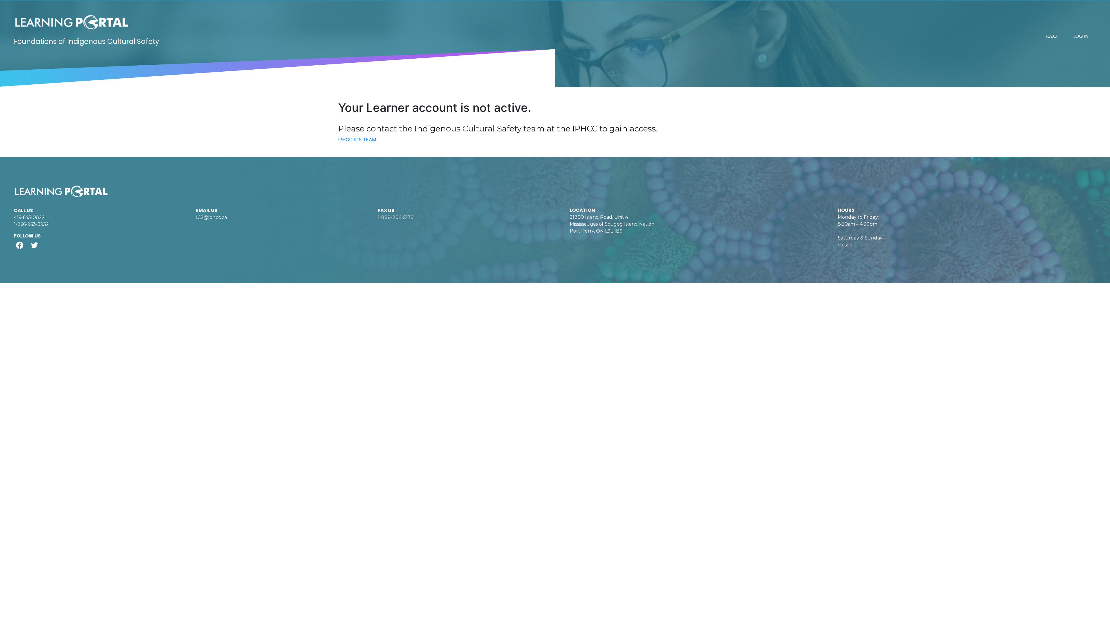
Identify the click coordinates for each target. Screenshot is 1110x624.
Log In (1080, 36)
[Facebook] (19, 245)
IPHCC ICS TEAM (357, 139)
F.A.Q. (1052, 36)
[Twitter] (34, 245)
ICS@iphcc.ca (211, 217)
